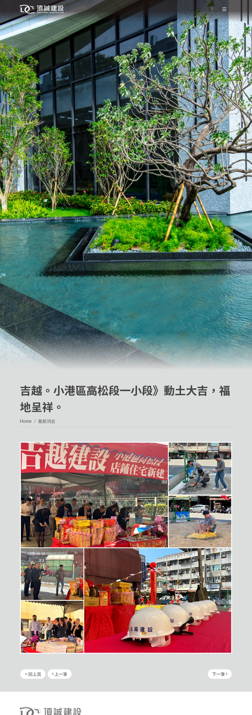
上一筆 (60, 674)
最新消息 (46, 421)
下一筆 (219, 674)
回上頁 (34, 674)
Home (26, 421)
